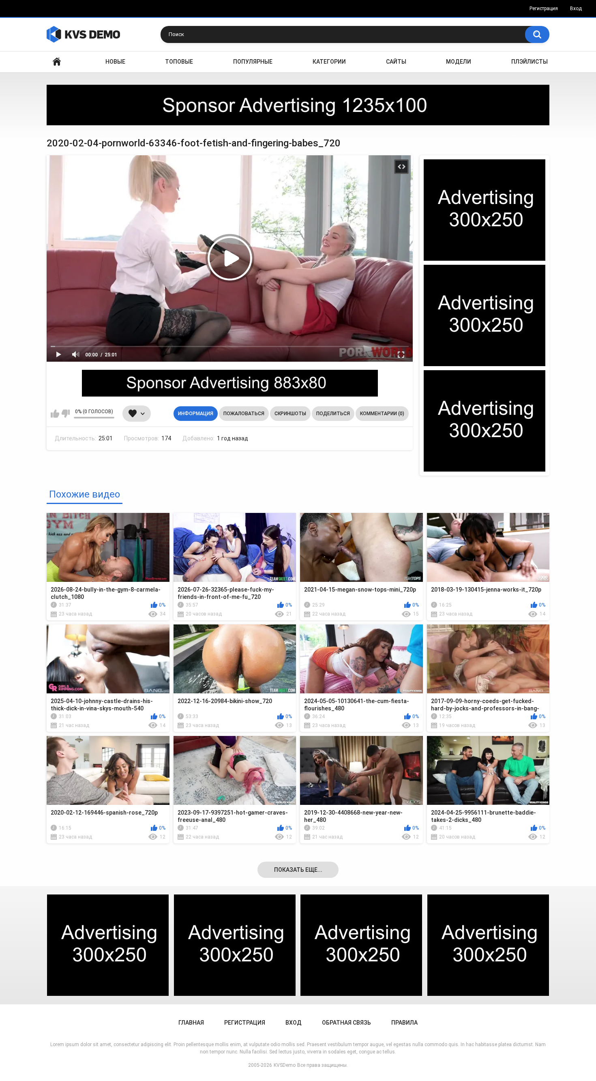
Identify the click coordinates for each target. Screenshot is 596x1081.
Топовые (179, 61)
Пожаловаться (243, 413)
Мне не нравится (65, 414)
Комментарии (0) (382, 413)
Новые (115, 61)
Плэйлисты (529, 61)
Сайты (396, 61)
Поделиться (333, 413)
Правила (404, 1022)
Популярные (252, 61)
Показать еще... (298, 870)
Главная (57, 61)
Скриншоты (290, 413)
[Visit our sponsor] (298, 105)
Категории (329, 61)
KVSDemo (285, 1065)
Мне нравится (55, 414)
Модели (458, 61)
